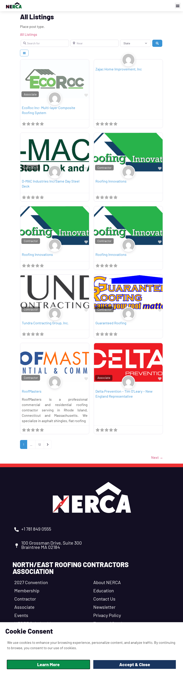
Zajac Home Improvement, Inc (118, 69)
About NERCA (107, 582)
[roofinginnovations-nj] (128, 175)
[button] (178, 6)
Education (103, 590)
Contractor (31, 167)
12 (39, 444)
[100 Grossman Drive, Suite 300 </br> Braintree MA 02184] (16, 545)
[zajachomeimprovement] (128, 64)
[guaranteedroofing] (128, 317)
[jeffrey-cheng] (54, 102)
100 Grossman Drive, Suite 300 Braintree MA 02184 (51, 545)
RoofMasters (31, 391)
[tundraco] (54, 317)
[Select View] (24, 53)
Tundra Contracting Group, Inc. (45, 323)
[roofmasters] (54, 386)
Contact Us (104, 598)
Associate (30, 94)
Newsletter (104, 607)
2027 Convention (31, 582)
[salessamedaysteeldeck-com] (54, 175)
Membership (26, 590)
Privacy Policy (107, 615)
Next (157, 457)
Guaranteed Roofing (110, 323)
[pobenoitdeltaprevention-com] (128, 386)
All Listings (28, 34)
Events (21, 615)
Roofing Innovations (111, 181)
